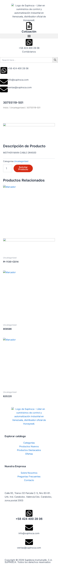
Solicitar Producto (23, 168)
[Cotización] (29, 26)
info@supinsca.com (18, 79)
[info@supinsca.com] (4, 82)
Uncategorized (17, 107)
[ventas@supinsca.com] (4, 89)
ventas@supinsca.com (20, 87)
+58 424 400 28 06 (18, 68)
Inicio (5, 107)
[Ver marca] (29, 131)
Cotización (29, 31)
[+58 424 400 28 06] (4, 70)
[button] (29, 36)
